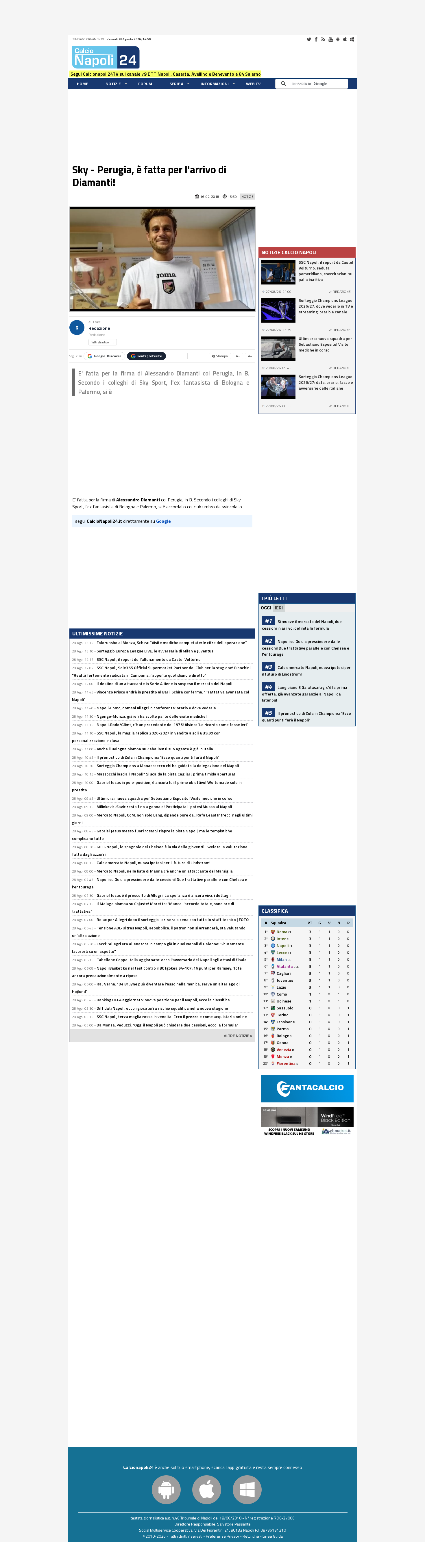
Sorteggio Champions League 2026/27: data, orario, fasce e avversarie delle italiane (326, 382)
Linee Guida (273, 1536)
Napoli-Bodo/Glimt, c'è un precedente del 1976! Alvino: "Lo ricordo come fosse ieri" (172, 724)
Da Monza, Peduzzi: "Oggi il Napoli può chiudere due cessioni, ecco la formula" (168, 1025)
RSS (323, 39)
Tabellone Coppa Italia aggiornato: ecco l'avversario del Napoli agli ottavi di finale (172, 960)
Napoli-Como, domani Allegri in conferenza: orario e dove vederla (156, 708)
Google (107, 356)
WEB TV (253, 84)
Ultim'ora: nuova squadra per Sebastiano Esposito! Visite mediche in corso (164, 798)
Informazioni (215, 84)
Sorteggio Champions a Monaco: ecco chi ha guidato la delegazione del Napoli (168, 765)
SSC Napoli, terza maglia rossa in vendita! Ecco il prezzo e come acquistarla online (172, 1016)
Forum (145, 84)
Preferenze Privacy (222, 1536)
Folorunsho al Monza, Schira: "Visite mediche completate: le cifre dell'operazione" (172, 642)
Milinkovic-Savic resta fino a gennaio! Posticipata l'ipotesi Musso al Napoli (164, 806)
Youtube (330, 39)
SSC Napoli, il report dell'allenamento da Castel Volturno (149, 659)
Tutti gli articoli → (102, 342)
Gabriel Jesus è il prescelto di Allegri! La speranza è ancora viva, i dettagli (163, 895)
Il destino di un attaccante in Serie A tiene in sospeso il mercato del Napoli (164, 683)
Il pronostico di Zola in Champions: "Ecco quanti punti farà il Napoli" (158, 757)
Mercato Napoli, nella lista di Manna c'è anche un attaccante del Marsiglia (165, 871)
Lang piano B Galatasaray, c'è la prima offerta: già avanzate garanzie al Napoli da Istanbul (304, 693)
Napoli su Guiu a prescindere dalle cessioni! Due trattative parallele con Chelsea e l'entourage (305, 647)
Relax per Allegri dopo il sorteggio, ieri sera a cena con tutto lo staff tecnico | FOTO (173, 919)
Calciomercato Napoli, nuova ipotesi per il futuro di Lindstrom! (153, 863)
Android (338, 39)
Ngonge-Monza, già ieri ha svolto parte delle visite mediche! (152, 716)
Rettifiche (251, 1536)
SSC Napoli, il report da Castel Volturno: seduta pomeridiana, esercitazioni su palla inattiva (326, 270)
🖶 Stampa (220, 356)
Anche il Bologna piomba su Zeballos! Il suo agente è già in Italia (155, 749)
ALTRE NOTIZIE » (238, 1036)
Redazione (99, 328)
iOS (345, 39)
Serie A (176, 84)
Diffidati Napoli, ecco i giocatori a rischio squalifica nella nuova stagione (162, 1008)
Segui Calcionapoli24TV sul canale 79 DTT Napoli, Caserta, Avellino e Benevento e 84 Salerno (166, 73)
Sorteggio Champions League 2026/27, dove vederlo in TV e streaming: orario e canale (326, 306)
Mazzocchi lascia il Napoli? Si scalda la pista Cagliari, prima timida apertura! (166, 774)
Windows (352, 39)
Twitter (309, 39)
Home (82, 84)
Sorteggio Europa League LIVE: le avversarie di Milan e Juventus (155, 651)
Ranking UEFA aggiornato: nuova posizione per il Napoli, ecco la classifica (163, 1000)
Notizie (113, 84)
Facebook (316, 39)
